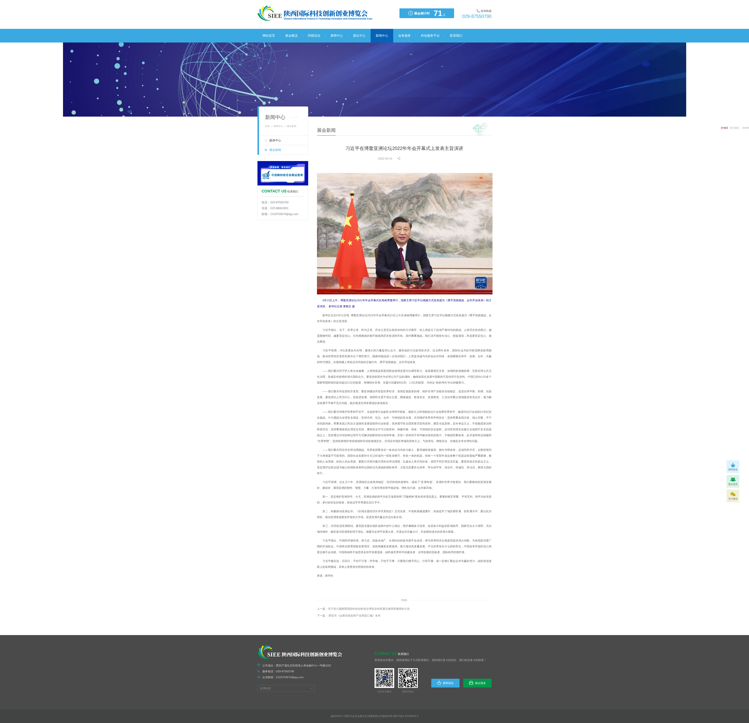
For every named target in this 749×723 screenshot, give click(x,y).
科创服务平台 (430, 35)
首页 (267, 126)
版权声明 (336, 716)
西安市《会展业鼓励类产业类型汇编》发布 (349, 615)
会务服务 (404, 35)
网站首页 (269, 35)
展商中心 (336, 35)
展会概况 (291, 35)
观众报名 (480, 683)
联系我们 (456, 35)
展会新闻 (275, 150)
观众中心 (359, 35)
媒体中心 (275, 140)
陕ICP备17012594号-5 (405, 716)
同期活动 (314, 35)
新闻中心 (382, 35)
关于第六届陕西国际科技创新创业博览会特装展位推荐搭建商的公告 (363, 608)
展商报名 (448, 683)
